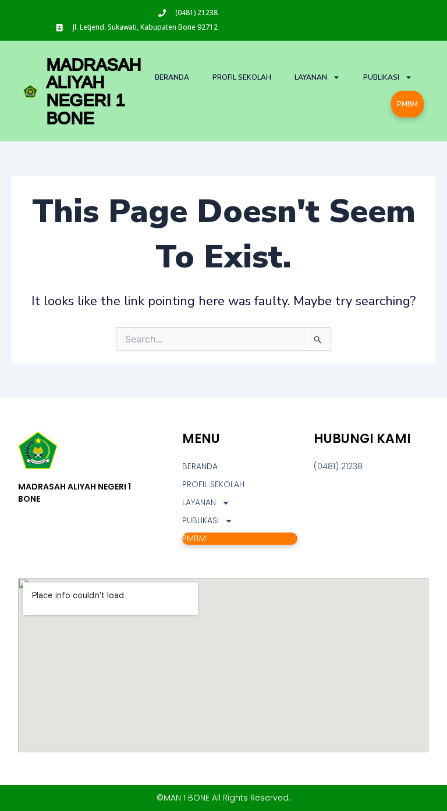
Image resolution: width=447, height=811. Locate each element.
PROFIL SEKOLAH (241, 77)
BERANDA (172, 77)
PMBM (407, 104)
